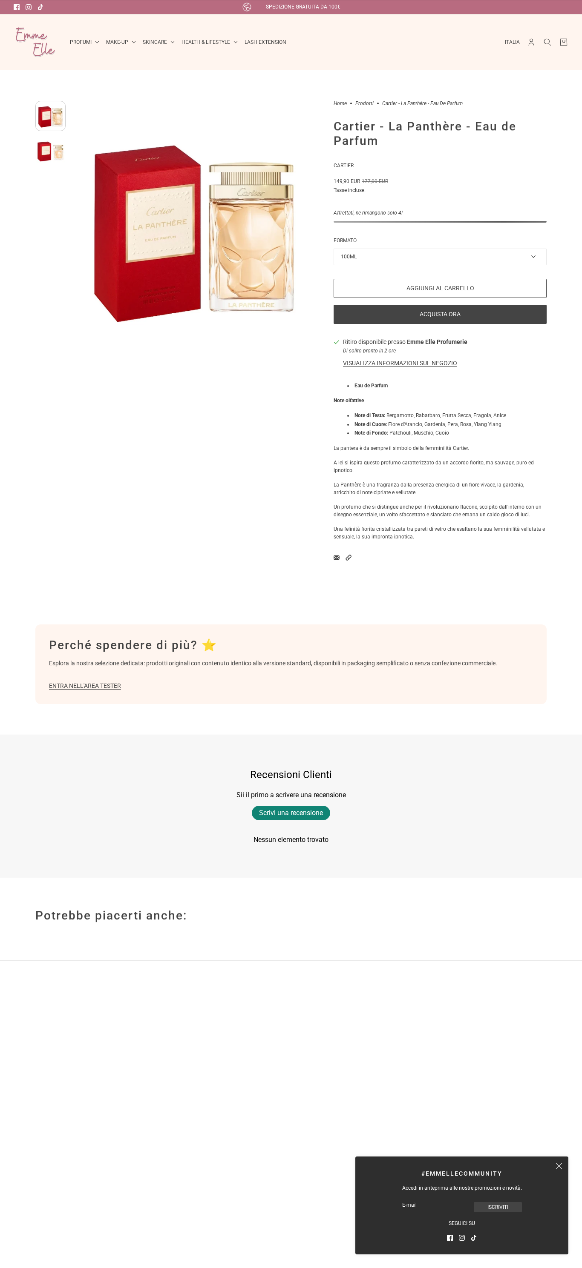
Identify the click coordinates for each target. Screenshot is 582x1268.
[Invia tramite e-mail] (336, 557)
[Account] (531, 42)
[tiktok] (40, 7)
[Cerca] (547, 42)
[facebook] (16, 7)
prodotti (364, 103)
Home (340, 103)
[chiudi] (559, 1166)
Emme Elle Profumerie (437, 341)
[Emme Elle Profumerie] (35, 42)
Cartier (344, 166)
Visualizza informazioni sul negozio (400, 363)
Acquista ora (440, 314)
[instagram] (28, 7)
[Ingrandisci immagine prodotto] (194, 226)
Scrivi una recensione (291, 813)
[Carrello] (563, 42)
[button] (348, 557)
